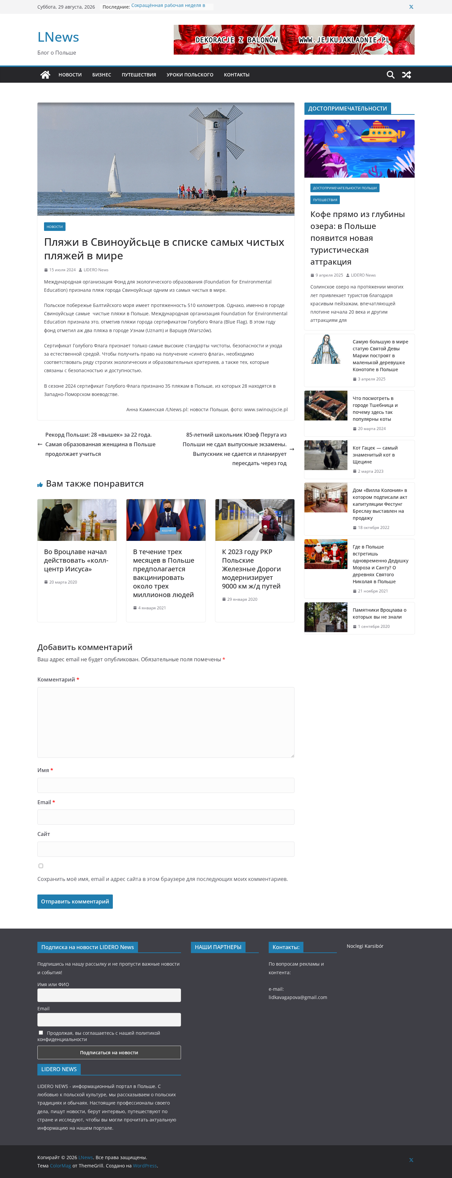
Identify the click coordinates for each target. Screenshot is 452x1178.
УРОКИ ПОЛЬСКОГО (190, 74)
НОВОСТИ (70, 74)
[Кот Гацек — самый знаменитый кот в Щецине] (325, 459)
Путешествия (325, 199)
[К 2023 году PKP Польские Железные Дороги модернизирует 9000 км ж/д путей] (254, 503)
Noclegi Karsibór (365, 946)
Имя (45, 770)
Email (46, 802)
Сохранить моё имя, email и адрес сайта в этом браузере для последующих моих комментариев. (162, 879)
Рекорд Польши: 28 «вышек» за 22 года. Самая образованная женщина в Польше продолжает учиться (100, 444)
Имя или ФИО (53, 984)
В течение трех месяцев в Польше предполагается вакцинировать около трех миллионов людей (163, 573)
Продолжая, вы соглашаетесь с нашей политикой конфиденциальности (98, 1036)
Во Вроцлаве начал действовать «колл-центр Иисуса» (76, 560)
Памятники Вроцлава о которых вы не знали (379, 613)
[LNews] (45, 75)
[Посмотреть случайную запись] (407, 75)
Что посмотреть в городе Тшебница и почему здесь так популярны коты (375, 408)
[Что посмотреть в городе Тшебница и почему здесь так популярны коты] (325, 413)
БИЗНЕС (101, 74)
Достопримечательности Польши (345, 188)
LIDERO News (96, 270)
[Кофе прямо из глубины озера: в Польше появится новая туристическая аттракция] (359, 149)
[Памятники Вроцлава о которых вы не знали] (325, 618)
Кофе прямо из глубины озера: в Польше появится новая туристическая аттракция (357, 237)
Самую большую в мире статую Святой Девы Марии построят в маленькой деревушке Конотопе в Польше (380, 355)
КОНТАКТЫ (236, 74)
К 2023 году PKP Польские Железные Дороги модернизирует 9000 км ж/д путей (251, 568)
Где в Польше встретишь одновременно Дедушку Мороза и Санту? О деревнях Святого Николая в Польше (380, 564)
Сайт (43, 834)
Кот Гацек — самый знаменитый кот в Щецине (375, 455)
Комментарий (58, 679)
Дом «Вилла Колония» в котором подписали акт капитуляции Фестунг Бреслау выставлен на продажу (380, 504)
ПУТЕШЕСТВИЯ (139, 74)
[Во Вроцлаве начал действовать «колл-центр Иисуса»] (76, 503)
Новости (55, 226)
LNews (58, 36)
